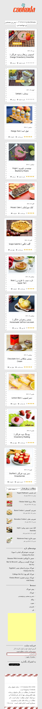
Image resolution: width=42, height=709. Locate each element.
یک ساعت (22, 403)
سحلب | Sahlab (22, 93)
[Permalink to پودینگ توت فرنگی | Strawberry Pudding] (21, 428)
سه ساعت (20, 367)
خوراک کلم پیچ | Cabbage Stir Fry (23, 574)
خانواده (12, 137)
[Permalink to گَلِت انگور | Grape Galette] (19, 237)
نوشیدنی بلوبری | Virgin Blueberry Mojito (21, 169)
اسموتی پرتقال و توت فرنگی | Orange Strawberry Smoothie (22, 55)
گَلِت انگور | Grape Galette (19, 244)
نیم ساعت (20, 137)
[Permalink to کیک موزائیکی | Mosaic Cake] (21, 201)
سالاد (32, 600)
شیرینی (31, 606)
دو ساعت (22, 213)
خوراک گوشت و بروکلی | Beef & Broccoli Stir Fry (20, 563)
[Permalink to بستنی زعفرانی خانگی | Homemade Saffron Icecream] (21, 313)
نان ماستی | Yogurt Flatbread (26, 493)
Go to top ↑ (10, 703)
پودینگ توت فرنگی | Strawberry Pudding (22, 435)
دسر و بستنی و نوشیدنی (26, 596)
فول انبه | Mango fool (19, 131)
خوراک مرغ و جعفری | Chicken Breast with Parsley (21, 579)
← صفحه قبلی (12, 489)
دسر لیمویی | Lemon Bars (22, 398)
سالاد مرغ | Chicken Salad (27, 501)
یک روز (23, 328)
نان (33, 610)
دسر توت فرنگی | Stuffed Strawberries (19, 474)
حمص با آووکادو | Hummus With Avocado (20, 558)
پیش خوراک (30, 589)
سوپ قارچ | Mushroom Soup (26, 538)
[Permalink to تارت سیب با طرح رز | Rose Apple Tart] (21, 274)
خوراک (32, 593)
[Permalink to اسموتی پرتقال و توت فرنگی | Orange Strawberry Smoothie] (21, 48)
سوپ (32, 603)
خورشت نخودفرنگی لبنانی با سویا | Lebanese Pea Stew (22, 553)
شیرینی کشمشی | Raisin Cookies (25, 510)
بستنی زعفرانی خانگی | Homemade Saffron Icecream (22, 320)
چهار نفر (12, 250)
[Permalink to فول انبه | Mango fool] (19, 124)
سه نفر (16, 328)
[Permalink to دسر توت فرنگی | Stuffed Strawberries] (19, 467)
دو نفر (14, 63)
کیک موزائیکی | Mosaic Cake (22, 207)
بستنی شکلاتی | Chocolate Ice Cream (20, 360)
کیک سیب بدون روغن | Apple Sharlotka (26, 529)
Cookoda (24, 7)
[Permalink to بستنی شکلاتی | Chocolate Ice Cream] (19, 352)
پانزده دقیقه (22, 63)
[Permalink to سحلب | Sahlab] (21, 87)
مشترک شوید (30, 657)
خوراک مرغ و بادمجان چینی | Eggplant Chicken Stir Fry (21, 569)
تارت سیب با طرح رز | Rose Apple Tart (22, 281)
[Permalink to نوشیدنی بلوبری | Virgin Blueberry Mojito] (21, 162)
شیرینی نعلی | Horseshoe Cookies (25, 519)
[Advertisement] (22, 627)
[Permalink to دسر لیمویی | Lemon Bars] (21, 391)
